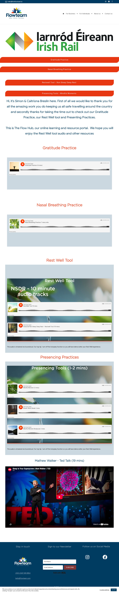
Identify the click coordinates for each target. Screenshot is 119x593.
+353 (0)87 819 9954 (22, 573)
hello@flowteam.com (22, 578)
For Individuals (84, 14)
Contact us (108, 14)
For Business (70, 14)
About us (97, 14)
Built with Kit (59, 572)
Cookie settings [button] (104, 590)
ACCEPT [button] (114, 589)
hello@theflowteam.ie (15, 2)
